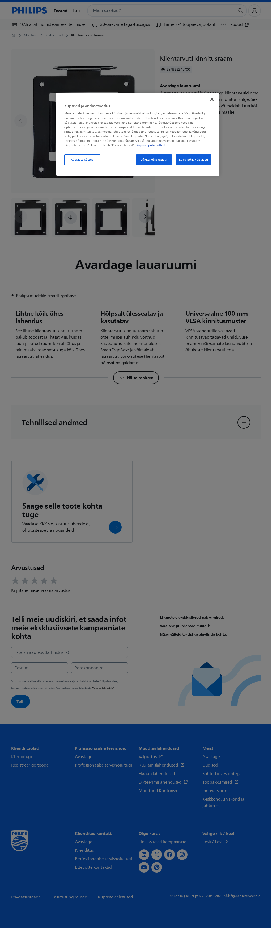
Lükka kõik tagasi (154, 159)
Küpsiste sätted (82, 159)
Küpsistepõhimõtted (151, 145)
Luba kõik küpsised (193, 159)
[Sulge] (212, 99)
